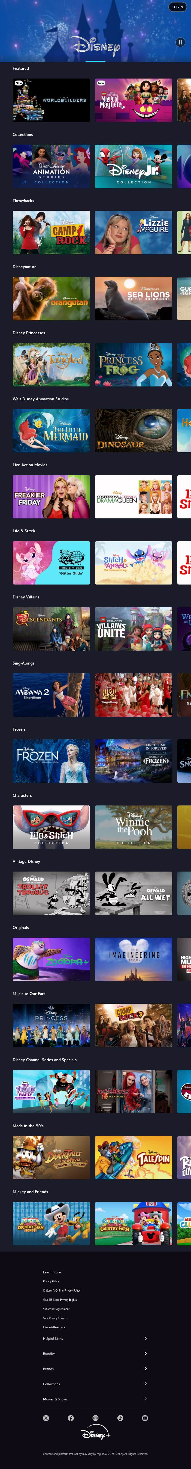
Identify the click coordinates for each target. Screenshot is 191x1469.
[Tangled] (51, 364)
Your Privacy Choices (55, 1318)
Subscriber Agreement (56, 1309)
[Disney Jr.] (133, 166)
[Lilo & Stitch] (51, 827)
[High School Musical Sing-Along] (133, 695)
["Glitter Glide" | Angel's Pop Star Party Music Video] (51, 563)
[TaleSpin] (133, 1157)
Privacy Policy (51, 1281)
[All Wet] (133, 893)
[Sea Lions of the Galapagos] (133, 298)
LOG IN (177, 7)
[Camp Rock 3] (133, 1025)
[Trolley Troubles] (51, 893)
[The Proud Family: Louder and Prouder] (51, 1091)
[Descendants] (51, 629)
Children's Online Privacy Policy (61, 1290)
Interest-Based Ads (54, 1327)
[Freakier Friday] (51, 497)
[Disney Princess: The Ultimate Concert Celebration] (51, 1025)
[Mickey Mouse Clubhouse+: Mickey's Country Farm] (133, 1224)
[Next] (182, 99)
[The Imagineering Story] (133, 959)
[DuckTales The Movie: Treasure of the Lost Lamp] (51, 1157)
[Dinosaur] (133, 431)
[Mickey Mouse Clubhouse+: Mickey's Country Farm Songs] (51, 1224)
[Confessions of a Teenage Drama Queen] (133, 497)
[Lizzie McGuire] (133, 232)
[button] (95, 1338)
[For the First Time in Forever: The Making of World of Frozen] (133, 761)
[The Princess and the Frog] (133, 364)
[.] (46, 1418)
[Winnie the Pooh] (133, 827)
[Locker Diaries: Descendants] (133, 1091)
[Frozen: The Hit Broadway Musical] (51, 761)
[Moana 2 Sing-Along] (51, 695)
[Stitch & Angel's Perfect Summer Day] (133, 563)
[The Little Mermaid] (51, 431)
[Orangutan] (51, 298)
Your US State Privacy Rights (60, 1299)
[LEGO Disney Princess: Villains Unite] (133, 629)
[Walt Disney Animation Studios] (51, 166)
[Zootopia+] (51, 959)
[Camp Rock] (51, 232)
